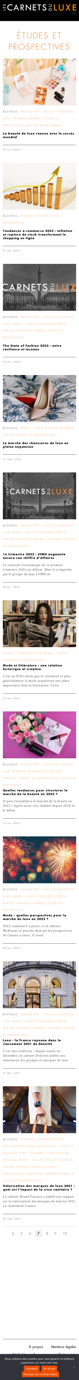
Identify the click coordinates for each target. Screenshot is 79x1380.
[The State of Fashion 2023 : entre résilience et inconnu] (39, 287)
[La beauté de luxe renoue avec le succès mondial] (39, 82)
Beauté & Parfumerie (44, 125)
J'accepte (32, 1368)
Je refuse (49, 1368)
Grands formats (27, 118)
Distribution (14, 223)
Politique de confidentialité (40, 1374)
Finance (55, 539)
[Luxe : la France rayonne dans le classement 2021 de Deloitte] (39, 984)
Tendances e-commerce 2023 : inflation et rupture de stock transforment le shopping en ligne (37, 235)
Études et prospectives (40, 216)
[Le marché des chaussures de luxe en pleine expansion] (39, 398)
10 (65, 1233)
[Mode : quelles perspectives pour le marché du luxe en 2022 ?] (39, 859)
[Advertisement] (39, 1293)
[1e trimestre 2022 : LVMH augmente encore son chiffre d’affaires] (39, 495)
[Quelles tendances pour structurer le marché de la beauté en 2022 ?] (39, 734)
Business (10, 112)
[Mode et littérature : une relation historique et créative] (39, 623)
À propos (36, 1347)
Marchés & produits (30, 771)
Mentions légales (63, 1347)
